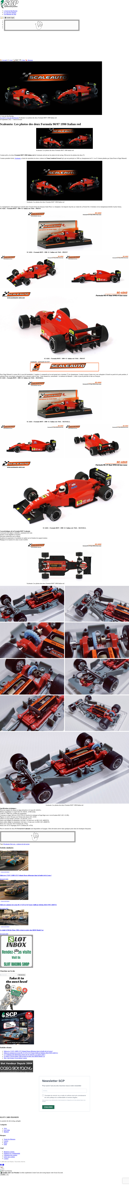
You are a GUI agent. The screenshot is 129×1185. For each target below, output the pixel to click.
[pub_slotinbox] (16, 967)
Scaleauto (18, 158)
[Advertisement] (64, 45)
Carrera (6, 1141)
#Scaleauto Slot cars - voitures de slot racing (16, 844)
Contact (6, 1158)
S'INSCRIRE (48, 1107)
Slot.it (5, 1142)
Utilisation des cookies (10, 1155)
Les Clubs (7, 1130)
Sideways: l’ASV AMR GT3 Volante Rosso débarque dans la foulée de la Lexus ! (28, 1051)
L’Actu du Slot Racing (10, 11)
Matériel (6, 1132)
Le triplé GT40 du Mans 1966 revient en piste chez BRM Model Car (24, 1056)
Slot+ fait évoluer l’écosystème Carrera (15, 1058)
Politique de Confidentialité (12, 1153)
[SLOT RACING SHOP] (42, 30)
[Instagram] (3, 1165)
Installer (3, 1174)
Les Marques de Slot (10, 14)
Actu (5, 1128)
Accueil (2, 118)
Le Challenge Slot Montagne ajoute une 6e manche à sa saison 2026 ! (24, 1054)
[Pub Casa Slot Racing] (16, 1072)
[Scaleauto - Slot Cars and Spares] (64, 371)
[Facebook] (1, 1165)
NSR (5, 1144)
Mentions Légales (9, 1152)
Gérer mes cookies (9, 1157)
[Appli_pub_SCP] (17, 1044)
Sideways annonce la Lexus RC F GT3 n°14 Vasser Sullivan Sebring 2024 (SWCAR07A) (31, 1053)
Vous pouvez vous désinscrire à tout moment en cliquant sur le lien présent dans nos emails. (63, 1101)
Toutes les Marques (9, 1139)
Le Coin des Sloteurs (10, 12)
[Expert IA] (1, 1169)
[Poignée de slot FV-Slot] (17, 1009)
